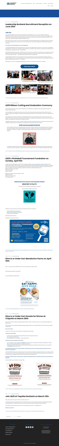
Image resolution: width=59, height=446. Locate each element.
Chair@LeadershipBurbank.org (46, 432)
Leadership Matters (41, 97)
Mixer (44, 97)
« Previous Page (8, 416)
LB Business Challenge (8, 432)
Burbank (10, 97)
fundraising (21, 388)
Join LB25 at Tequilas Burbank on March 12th (27, 396)
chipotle (12, 388)
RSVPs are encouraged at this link (29, 125)
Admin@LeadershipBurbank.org (46, 430)
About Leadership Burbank (9, 428)
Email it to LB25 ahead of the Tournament (14, 212)
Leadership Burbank (11, 3)
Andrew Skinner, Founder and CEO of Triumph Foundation (35, 129)
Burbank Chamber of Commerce (15, 97)
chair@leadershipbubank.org (21, 61)
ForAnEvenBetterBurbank (23, 97)
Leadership (31, 97)
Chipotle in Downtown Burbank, (23, 325)
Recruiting (47, 97)
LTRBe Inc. (34, 443)
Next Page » (19, 416)
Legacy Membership (8, 430)
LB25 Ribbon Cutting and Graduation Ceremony (28, 105)
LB (26, 97)
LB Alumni (28, 97)
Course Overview (8, 434)
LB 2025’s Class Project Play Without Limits (35, 164)
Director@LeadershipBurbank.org (46, 431)
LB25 (19, 308)
